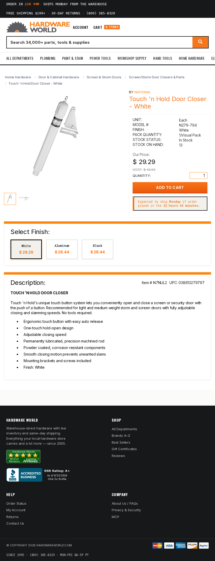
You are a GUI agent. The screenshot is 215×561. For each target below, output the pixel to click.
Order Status (16, 503)
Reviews (118, 456)
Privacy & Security (126, 510)
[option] (26, 249)
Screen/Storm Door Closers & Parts (156, 77)
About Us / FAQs (125, 503)
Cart (105, 27)
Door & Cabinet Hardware (59, 77)
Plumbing (47, 58)
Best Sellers (121, 442)
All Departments (19, 58)
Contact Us (15, 523)
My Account (15, 510)
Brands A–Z (121, 435)
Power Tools (100, 58)
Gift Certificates (124, 449)
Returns (12, 517)
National (143, 92)
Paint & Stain (72, 58)
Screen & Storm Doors (104, 77)
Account (81, 27)
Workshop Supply (131, 58)
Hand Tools (162, 58)
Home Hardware (192, 58)
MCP (115, 517)
